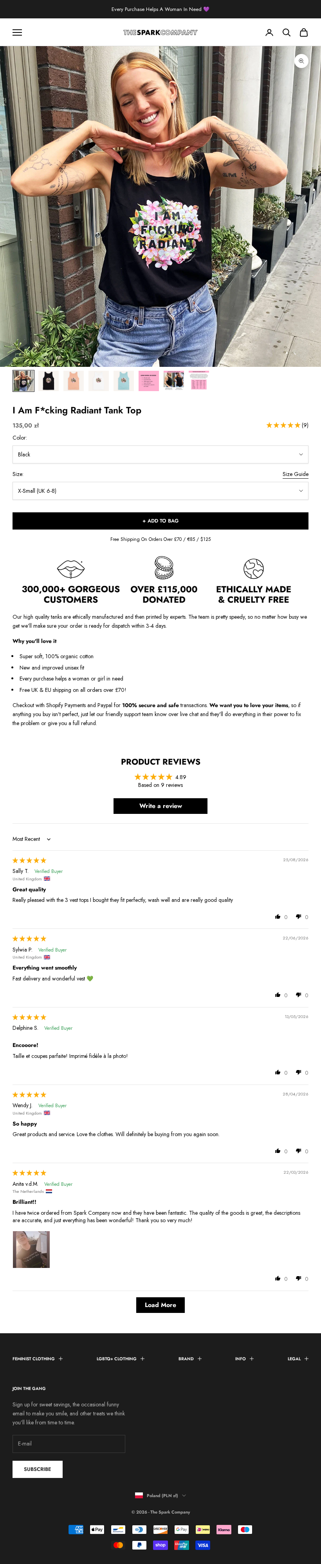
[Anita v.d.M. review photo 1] (31, 1249)
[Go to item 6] (149, 381)
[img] (29, 860)
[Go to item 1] (23, 381)
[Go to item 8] (199, 381)
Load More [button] (160, 1304)
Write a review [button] (160, 805)
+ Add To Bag (160, 520)
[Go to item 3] (74, 381)
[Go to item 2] (49, 381)
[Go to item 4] (99, 381)
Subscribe (37, 1469)
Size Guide (295, 474)
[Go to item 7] (174, 381)
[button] (284, 425)
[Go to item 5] (124, 381)
